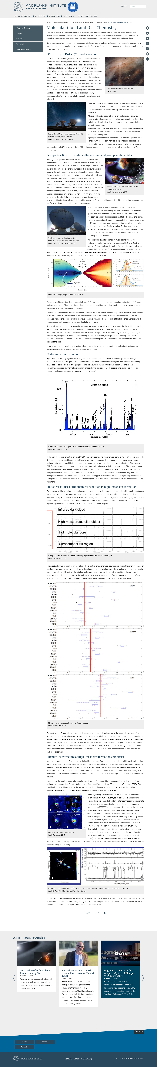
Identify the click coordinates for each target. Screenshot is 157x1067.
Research (20, 44)
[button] (142, 84)
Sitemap (68, 1058)
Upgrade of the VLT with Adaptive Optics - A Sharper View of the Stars (119, 973)
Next (143, 978)
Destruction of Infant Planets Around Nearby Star (36, 972)
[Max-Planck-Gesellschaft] (17, 1058)
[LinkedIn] (147, 33)
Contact (24, 1042)
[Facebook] (147, 28)
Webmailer (24, 1047)
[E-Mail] (147, 54)
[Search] (143, 6)
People (19, 33)
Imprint (76, 1058)
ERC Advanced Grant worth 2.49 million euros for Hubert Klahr (78, 973)
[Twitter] (147, 43)
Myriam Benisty (23, 28)
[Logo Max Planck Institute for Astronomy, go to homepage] (56, 7)
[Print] (147, 59)
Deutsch (124, 6)
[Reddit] (147, 38)
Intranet (45, 1042)
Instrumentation (23, 49)
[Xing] (147, 48)
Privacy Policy (86, 1058)
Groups (19, 39)
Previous (14, 978)
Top (141, 1032)
